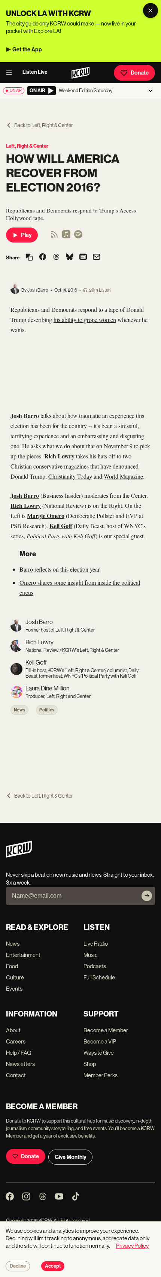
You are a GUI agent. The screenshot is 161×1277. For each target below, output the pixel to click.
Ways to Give (98, 1052)
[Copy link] (29, 257)
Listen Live (35, 72)
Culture (15, 977)
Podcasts (94, 966)
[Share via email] (96, 258)
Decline (18, 1266)
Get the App (27, 49)
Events (14, 988)
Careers (15, 1041)
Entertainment (23, 955)
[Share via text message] (83, 257)
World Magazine (123, 476)
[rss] (54, 236)
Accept (53, 1266)
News (19, 710)
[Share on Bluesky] (69, 257)
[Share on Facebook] (42, 257)
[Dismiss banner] (150, 10)
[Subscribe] (147, 896)
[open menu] (11, 72)
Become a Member (105, 1030)
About (13, 1030)
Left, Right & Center (27, 146)
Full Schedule (99, 977)
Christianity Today (70, 476)
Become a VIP (99, 1041)
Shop (89, 1064)
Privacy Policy (132, 1246)
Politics (46, 710)
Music (90, 955)
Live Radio (95, 943)
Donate (140, 72)
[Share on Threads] (56, 257)
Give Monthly (70, 1157)
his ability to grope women (85, 319)
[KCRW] (19, 855)
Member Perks (100, 1075)
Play (26, 235)
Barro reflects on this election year (59, 569)
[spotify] (78, 236)
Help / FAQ (18, 1052)
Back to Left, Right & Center (43, 125)
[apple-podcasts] (66, 236)
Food (12, 966)
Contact (16, 1075)
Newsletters (20, 1064)
